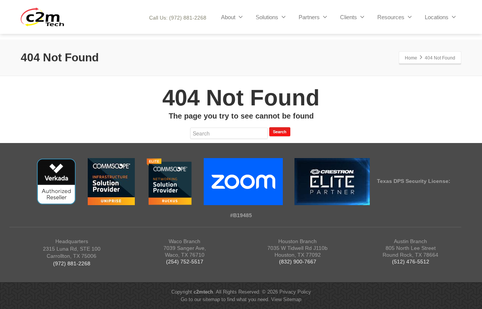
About (228, 17)
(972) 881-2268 (71, 263)
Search (280, 131)
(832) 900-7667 (297, 262)
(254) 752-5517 (184, 262)
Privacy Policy (295, 292)
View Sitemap (286, 299)
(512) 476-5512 (410, 262)
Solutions (267, 17)
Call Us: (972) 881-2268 (177, 18)
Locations (436, 17)
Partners (309, 17)
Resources (390, 17)
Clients (348, 17)
